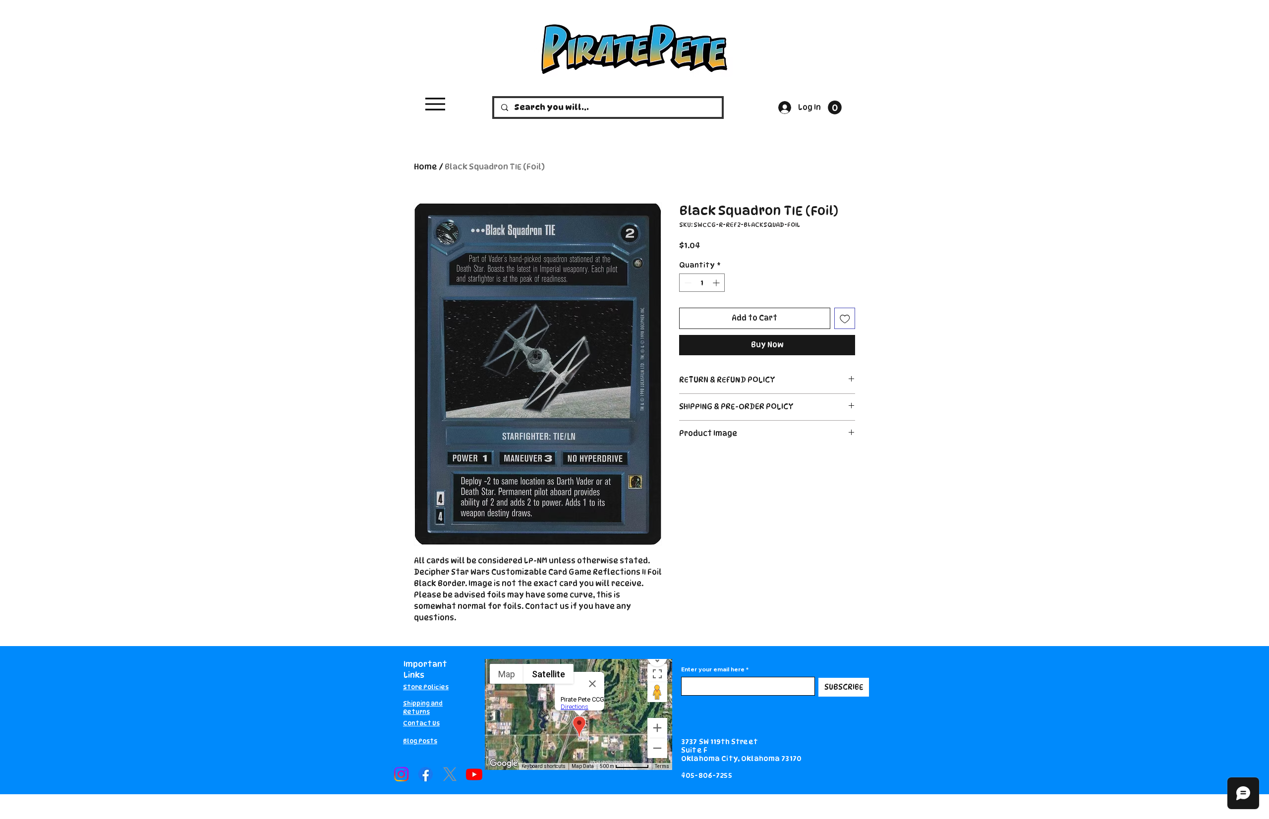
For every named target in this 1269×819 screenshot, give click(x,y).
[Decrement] (687, 282)
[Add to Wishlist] (845, 318)
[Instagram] (401, 774)
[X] (450, 774)
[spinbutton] (702, 282)
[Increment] (717, 282)
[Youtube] (474, 774)
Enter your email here (713, 669)
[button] (835, 107)
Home (425, 166)
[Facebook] (425, 774)
